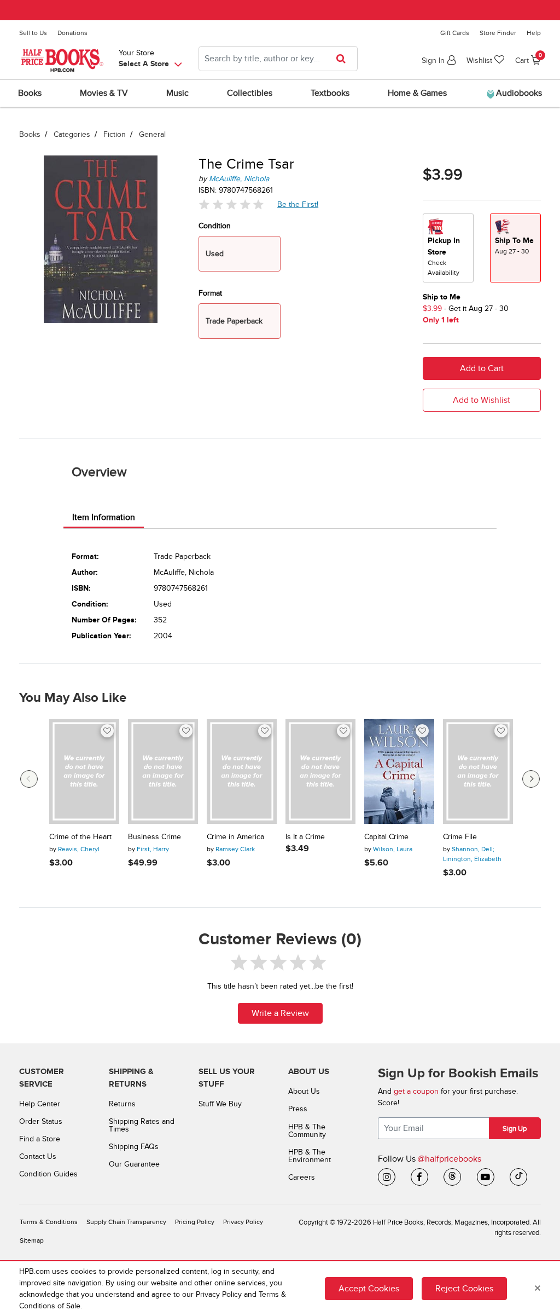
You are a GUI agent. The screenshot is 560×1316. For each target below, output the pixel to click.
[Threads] (452, 1177)
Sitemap (32, 1241)
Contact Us (37, 1156)
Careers (301, 1177)
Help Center (39, 1104)
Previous (29, 779)
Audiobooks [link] (518, 93)
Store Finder (498, 33)
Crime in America (235, 837)
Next (531, 779)
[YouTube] (485, 1177)
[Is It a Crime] (320, 771)
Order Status (40, 1121)
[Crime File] (478, 771)
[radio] (448, 247)
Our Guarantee (134, 1164)
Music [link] (177, 93)
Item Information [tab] (103, 517)
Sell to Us (33, 33)
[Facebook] (419, 1177)
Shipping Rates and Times (141, 1125)
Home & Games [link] (417, 93)
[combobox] (278, 59)
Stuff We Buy (220, 1104)
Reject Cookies (464, 1288)
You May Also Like (72, 698)
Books (29, 134)
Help (534, 33)
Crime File (460, 837)
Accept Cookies (369, 1288)
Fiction (114, 134)
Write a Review (280, 1013)
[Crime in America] (242, 771)
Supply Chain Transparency (126, 1222)
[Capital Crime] (399, 771)
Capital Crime (386, 837)
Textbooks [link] (330, 93)
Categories (72, 134)
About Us (304, 1091)
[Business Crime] (163, 771)
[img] (231, 204)
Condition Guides (48, 1174)
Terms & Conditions (49, 1222)
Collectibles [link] (249, 93)
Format (210, 293)
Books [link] (30, 93)
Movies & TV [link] (104, 93)
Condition (215, 225)
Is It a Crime (305, 837)
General (152, 134)
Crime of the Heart (80, 837)
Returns (122, 1104)
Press (297, 1108)
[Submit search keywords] (344, 59)
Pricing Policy (194, 1222)
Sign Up (515, 1128)
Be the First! (298, 204)
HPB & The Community (307, 1130)
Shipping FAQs (134, 1146)
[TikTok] (518, 1177)
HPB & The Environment (309, 1155)
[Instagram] (386, 1177)
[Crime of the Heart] (84, 771)
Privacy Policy (243, 1222)
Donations (72, 33)
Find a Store (39, 1139)
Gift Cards (454, 33)
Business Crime (154, 837)
